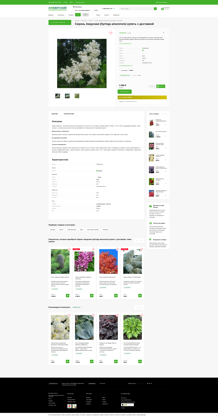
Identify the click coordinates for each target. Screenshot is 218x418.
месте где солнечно (93, 229)
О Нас (50, 398)
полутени (105, 229)
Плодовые (88, 401)
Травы (103, 399)
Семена (104, 401)
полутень (108, 203)
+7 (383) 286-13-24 (107, 8)
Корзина (69, 397)
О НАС (65, 2)
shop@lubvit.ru (92, 383)
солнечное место (100, 203)
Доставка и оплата (53, 393)
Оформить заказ (71, 401)
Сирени (90, 20)
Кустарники (84, 20)
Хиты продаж (52, 403)
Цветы (104, 397)
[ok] (149, 383)
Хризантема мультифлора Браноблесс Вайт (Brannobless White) (59, 344)
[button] (127, 405)
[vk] (147, 383)
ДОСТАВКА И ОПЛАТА (54, 2)
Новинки (51, 401)
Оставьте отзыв (79, 2)
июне (81, 229)
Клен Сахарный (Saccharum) (107, 277)
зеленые (52, 229)
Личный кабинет (71, 399)
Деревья (88, 397)
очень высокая (71, 229)
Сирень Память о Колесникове (132, 277)
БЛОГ (71, 2)
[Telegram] (114, 9)
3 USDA (98, 206)
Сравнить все (76, 307)
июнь (97, 179)
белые (61, 229)
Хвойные (88, 403)
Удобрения (105, 403)
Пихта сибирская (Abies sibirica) (60, 277)
